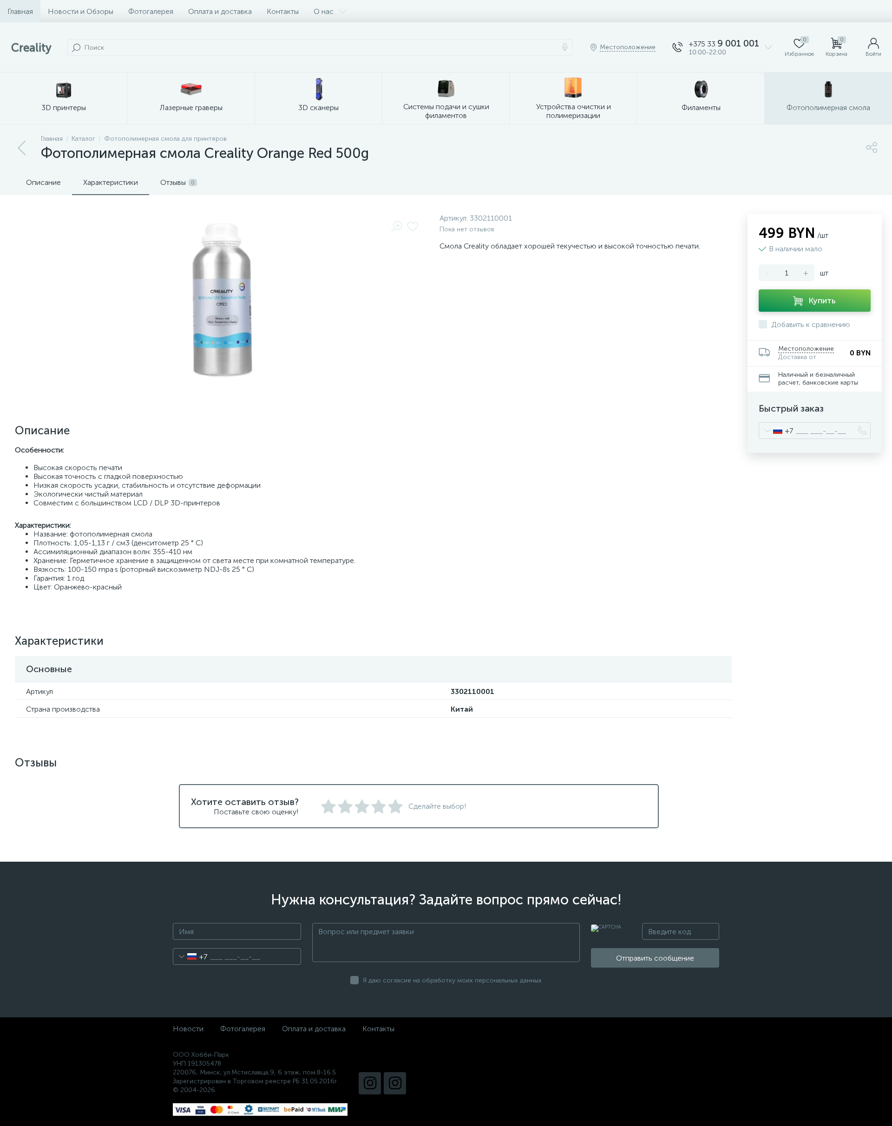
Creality (31, 47)
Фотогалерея (150, 11)
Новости (188, 1028)
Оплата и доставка (220, 11)
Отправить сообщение (655, 958)
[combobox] (776, 431)
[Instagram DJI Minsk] (370, 1083)
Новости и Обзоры (80, 11)
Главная (20, 11)
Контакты (283, 11)
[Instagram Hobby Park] (395, 1083)
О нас (324, 11)
